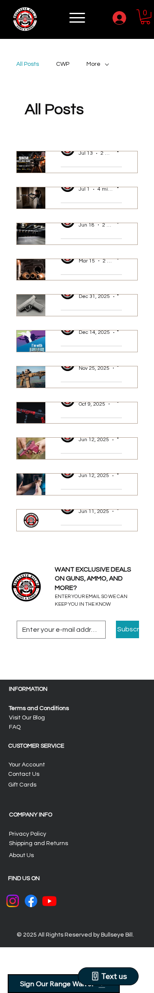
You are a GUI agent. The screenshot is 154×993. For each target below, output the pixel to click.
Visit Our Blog (27, 718)
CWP (62, 64)
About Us (21, 855)
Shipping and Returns (38, 843)
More (93, 64)
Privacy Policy (27, 834)
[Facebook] (31, 901)
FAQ (15, 727)
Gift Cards (22, 785)
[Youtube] (49, 901)
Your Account (27, 765)
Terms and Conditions (39, 708)
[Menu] (77, 17)
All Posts (27, 64)
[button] (145, 16)
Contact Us (23, 774)
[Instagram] (12, 901)
